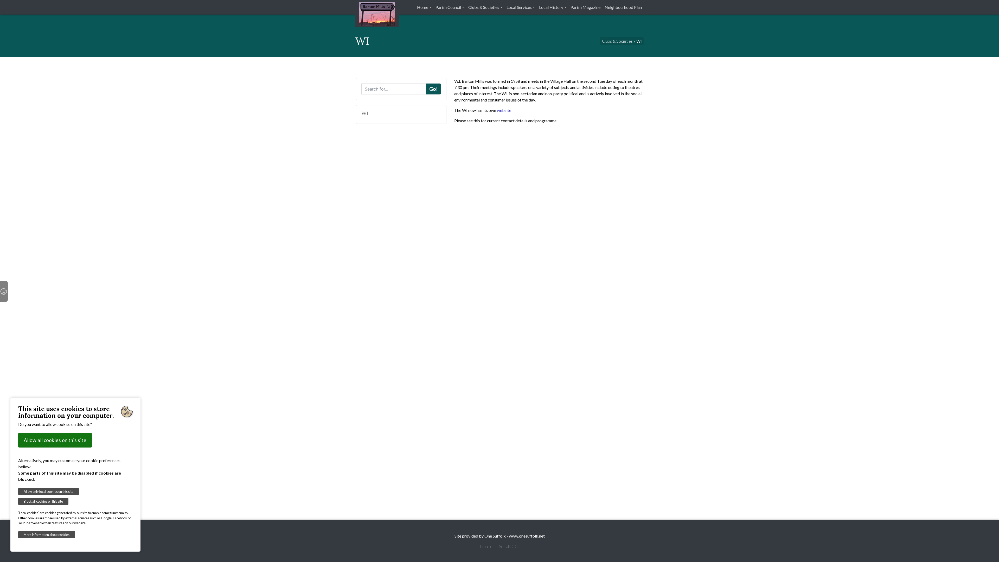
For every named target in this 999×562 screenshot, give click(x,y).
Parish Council (448, 7)
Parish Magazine (585, 7)
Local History (551, 7)
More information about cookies (46, 535)
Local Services (519, 7)
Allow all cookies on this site (55, 440)
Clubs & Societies (483, 7)
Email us (487, 546)
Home (422, 7)
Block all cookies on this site (43, 501)
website (504, 110)
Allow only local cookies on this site (48, 491)
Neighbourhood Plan (623, 7)
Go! (433, 89)
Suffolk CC (508, 546)
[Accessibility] (4, 291)
